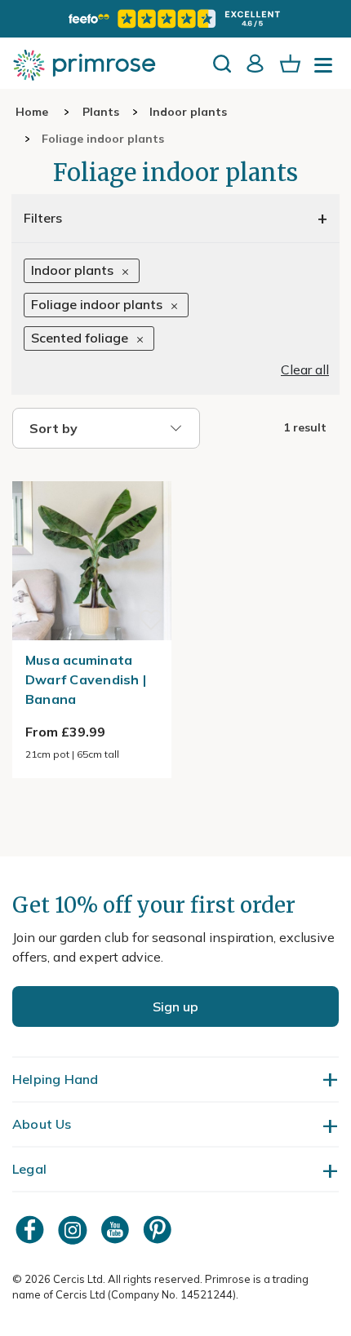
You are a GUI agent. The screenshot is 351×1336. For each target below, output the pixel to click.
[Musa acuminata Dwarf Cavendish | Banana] (91, 471)
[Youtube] (116, 1229)
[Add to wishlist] (151, 620)
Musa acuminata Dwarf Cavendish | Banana (85, 679)
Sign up (175, 1006)
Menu (326, 70)
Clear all (305, 369)
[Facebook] (31, 1229)
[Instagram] (74, 1229)
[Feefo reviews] (175, 19)
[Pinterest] (159, 1229)
